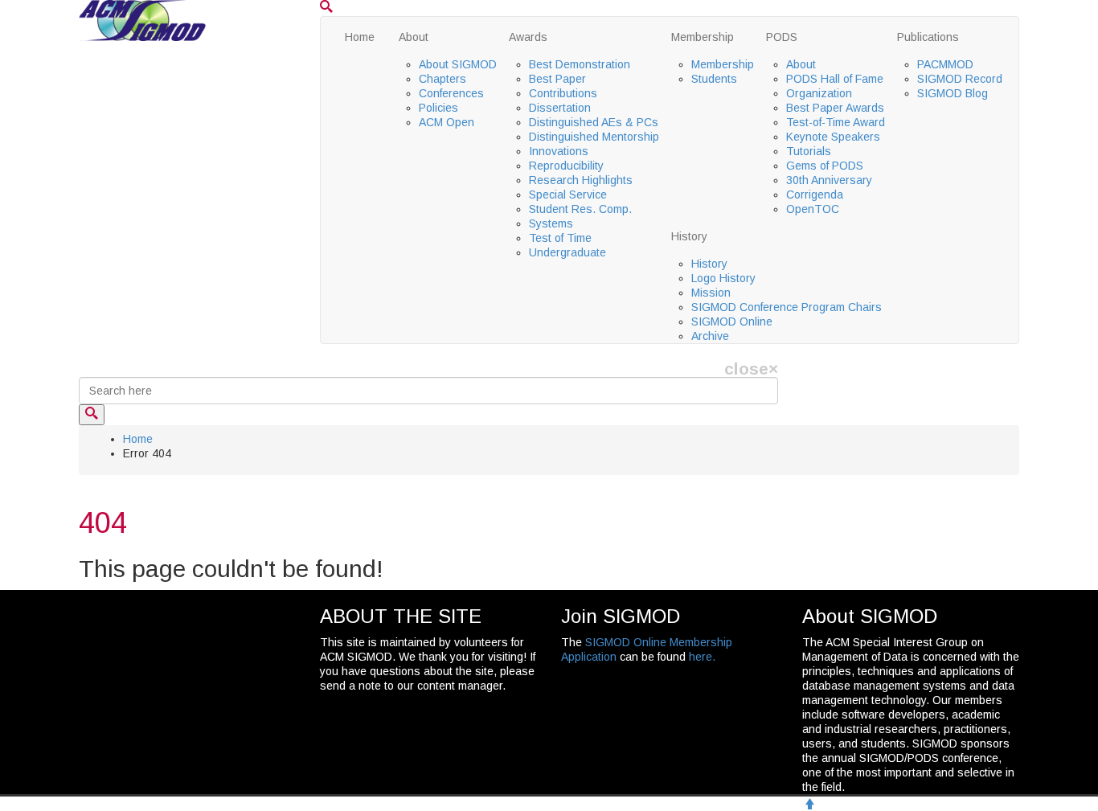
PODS (781, 37)
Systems (551, 223)
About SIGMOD (458, 64)
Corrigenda (814, 194)
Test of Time (560, 237)
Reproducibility (566, 165)
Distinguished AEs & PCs (593, 122)
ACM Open (446, 122)
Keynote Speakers (833, 136)
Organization (819, 93)
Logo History (723, 278)
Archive (710, 336)
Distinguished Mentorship (594, 136)
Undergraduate (567, 252)
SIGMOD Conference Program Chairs (786, 307)
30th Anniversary (829, 180)
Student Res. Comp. (580, 209)
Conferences (451, 93)
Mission (711, 292)
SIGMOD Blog (952, 93)
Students (714, 78)
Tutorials (808, 151)
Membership (702, 37)
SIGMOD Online (731, 321)
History (689, 236)
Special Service (568, 194)
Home (360, 37)
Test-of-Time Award (835, 122)
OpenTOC (812, 209)
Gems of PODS (824, 165)
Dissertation (560, 107)
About (413, 37)
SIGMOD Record (959, 78)
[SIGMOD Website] (142, 19)
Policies (438, 107)
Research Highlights (581, 180)
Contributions (563, 93)
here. (702, 656)
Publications (928, 37)
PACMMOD (945, 64)
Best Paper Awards (835, 107)
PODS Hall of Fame (834, 78)
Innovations (558, 151)
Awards (528, 37)
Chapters (442, 78)
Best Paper (557, 78)
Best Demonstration (579, 64)
